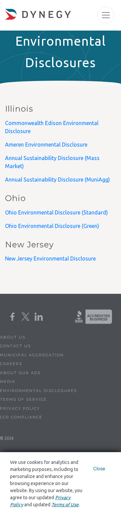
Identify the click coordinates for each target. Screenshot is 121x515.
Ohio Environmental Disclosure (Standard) (56, 212)
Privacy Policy (20, 408)
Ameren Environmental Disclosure (46, 145)
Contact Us (15, 346)
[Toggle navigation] (105, 15)
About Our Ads (20, 372)
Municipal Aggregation (32, 355)
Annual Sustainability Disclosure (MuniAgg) (57, 179)
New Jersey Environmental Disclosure (50, 258)
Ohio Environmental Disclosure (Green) (52, 226)
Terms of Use (65, 504)
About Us (13, 337)
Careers (11, 363)
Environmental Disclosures (38, 390)
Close (99, 468)
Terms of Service (23, 399)
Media (7, 381)
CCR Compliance (21, 417)
